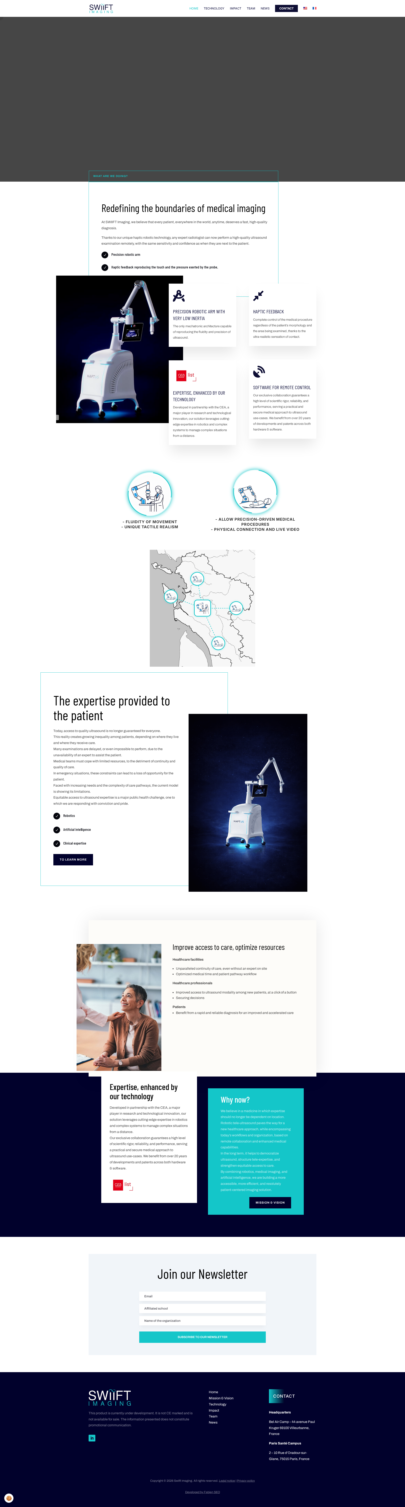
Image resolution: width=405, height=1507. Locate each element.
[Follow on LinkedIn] (92, 1438)
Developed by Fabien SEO (202, 1492)
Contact (286, 8)
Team (251, 8)
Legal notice (227, 1480)
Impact (235, 8)
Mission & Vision (270, 1202)
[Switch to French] (314, 12)
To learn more (73, 859)
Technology (214, 8)
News (265, 8)
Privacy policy (246, 1480)
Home (193, 8)
